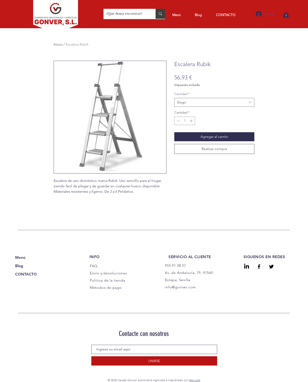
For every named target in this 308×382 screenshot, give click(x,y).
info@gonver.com (180, 287)
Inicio (58, 44)
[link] (286, 14)
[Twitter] (271, 267)
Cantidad (182, 94)
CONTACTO (26, 274)
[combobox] (214, 102)
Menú (20, 257)
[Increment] (191, 121)
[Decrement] (178, 121)
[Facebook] (259, 267)
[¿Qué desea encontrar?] (160, 14)
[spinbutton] (185, 121)
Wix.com (194, 380)
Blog (19, 266)
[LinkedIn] (247, 267)
